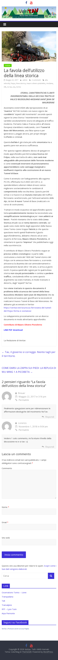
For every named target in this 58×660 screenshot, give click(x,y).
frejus (13, 83)
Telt (3, 601)
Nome (5, 507)
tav (14, 87)
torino (18, 87)
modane (49, 83)
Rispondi (49, 416)
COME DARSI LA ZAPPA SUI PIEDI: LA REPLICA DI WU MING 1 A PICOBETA (29, 369)
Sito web (6, 537)
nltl (5, 87)
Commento (7, 468)
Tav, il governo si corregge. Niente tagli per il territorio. (28, 354)
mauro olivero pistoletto (36, 83)
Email (5, 522)
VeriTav (4, 629)
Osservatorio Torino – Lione (14, 592)
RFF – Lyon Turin (9, 609)
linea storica (20, 83)
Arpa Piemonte (8, 613)
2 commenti (36, 80)
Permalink (24, 400)
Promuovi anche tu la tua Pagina (18, 629)
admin (25, 80)
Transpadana (7, 596)
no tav (9, 87)
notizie (7, 65)
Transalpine (7, 605)
